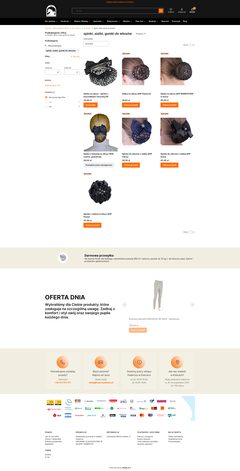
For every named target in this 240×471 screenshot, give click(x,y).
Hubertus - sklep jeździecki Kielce (57, 28)
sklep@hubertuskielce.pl (101, 382)
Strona (185, 45)
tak (50, 102)
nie (50, 106)
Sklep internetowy (119, 468)
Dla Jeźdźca (76, 28)
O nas (47, 457)
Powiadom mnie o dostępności (99, 165)
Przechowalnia (174, 441)
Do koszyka (91, 105)
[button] (161, 11)
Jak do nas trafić (52, 436)
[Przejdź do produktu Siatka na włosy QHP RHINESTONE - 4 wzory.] (177, 71)
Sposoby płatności (144, 444)
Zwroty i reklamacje (53, 439)
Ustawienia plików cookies (117, 436)
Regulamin (49, 444)
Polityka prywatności (53, 441)
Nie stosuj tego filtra (57, 97)
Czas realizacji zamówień (147, 441)
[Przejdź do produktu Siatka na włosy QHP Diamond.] (139, 71)
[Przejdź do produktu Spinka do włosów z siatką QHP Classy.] (139, 131)
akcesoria (87, 28)
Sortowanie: (88, 39)
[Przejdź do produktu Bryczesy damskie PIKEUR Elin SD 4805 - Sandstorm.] (158, 297)
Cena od (48, 68)
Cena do (67, 68)
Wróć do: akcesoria (54, 45)
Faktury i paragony (145, 436)
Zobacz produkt (131, 105)
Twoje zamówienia (175, 436)
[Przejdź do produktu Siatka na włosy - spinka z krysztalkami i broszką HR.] (101, 71)
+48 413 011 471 (63, 382)
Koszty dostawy (143, 439)
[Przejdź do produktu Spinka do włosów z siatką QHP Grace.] (177, 131)
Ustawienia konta (175, 439)
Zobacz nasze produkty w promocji (120, 2)
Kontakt (48, 455)
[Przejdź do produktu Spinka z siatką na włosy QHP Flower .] (101, 192)
